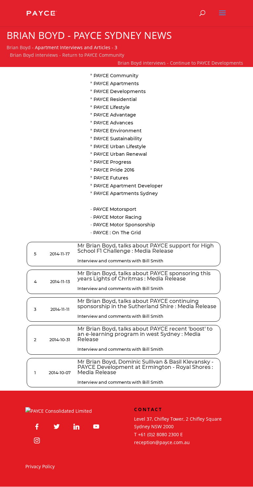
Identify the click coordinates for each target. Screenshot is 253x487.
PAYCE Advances (113, 123)
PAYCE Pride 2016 (114, 170)
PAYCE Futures (111, 178)
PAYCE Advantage (115, 115)
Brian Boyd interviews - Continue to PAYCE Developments (180, 63)
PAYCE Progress (112, 162)
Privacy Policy (40, 466)
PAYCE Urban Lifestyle (120, 146)
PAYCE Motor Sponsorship (124, 225)
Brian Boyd (19, 47)
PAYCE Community (116, 76)
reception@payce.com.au (162, 442)
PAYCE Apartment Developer (128, 186)
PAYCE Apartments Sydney (126, 193)
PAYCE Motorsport (114, 209)
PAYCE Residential (115, 99)
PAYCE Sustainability (118, 139)
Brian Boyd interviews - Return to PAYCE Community (67, 55)
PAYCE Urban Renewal (120, 154)
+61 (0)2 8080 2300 (158, 434)
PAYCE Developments (120, 91)
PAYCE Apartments (116, 83)
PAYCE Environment (118, 131)
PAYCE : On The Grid (117, 233)
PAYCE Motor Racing (117, 217)
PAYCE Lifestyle (112, 107)
